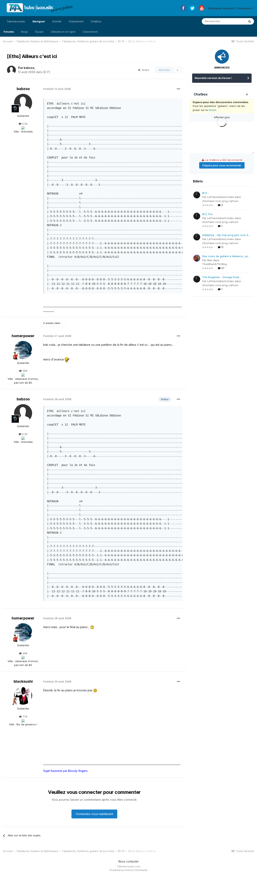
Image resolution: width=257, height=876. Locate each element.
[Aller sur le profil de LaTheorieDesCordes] (196, 195)
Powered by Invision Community (128, 870)
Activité (56, 21)
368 (24, 370)
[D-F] (46, 72)
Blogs (24, 31)
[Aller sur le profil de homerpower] (23, 350)
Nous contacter (128, 861)
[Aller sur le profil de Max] (196, 258)
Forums (9, 31)
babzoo (29, 67)
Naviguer (39, 21)
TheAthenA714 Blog (214, 264)
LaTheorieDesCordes (220, 197)
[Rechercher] (249, 21)
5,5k (24, 123)
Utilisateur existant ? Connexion (230, 8)
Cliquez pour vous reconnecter (221, 165)
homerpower (23, 336)
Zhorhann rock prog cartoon (220, 201)
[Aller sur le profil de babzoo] (11, 70)
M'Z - (205, 193)
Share (144, 69)
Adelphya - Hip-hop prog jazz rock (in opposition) (226, 235)
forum (212, 110)
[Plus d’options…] (178, 89)
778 (24, 716)
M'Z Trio (207, 214)
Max (209, 260)
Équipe (39, 31)
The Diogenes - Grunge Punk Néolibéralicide (220, 277)
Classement (90, 31)
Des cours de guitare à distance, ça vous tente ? (225, 256)
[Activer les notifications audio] (248, 95)
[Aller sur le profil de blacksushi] (23, 696)
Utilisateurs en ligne (63, 31)
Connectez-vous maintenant (94, 814)
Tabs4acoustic (16, 21)
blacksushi (23, 681)
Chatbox (96, 21)
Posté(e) (57, 88)
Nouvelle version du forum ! (213, 78)
